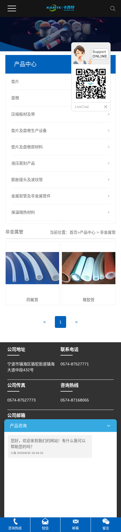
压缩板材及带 (23, 114)
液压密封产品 (23, 163)
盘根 (15, 98)
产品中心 (87, 232)
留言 (105, 528)
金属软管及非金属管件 (31, 196)
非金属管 (108, 232)
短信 (45, 528)
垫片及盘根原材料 (27, 147)
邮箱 (75, 528)
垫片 (15, 81)
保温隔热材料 (23, 212)
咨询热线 (15, 528)
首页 (73, 232)
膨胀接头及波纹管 (27, 179)
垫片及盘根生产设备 (29, 130)
